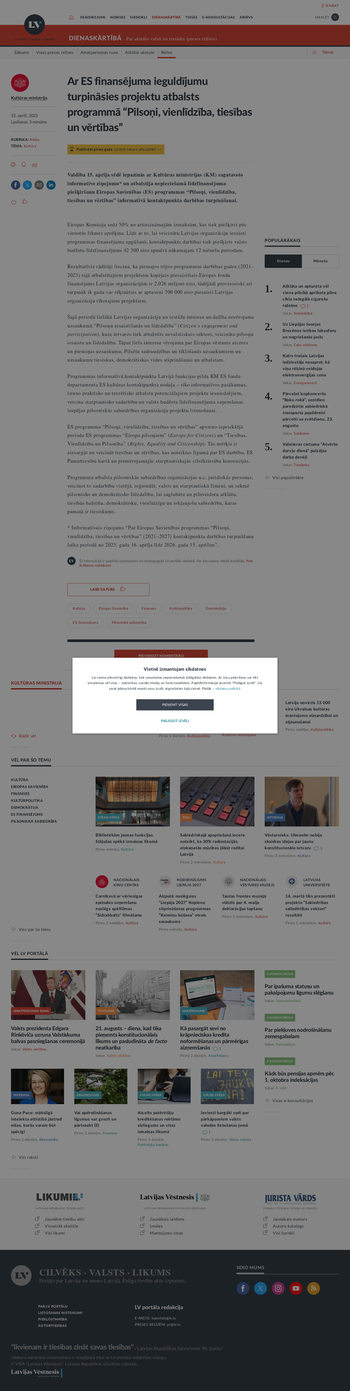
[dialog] (175, 695)
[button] (175, 721)
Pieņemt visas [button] (175, 705)
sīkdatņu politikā (227, 688)
